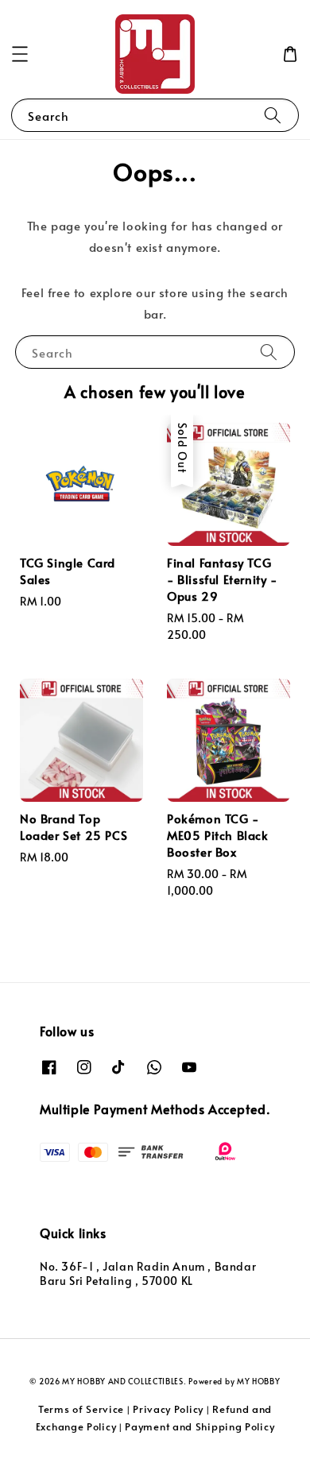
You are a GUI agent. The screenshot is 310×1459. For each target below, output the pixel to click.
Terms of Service (81, 1409)
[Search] (272, 114)
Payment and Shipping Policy (199, 1426)
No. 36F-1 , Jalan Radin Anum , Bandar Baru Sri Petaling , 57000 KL (148, 1273)
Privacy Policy (168, 1409)
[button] (19, 54)
